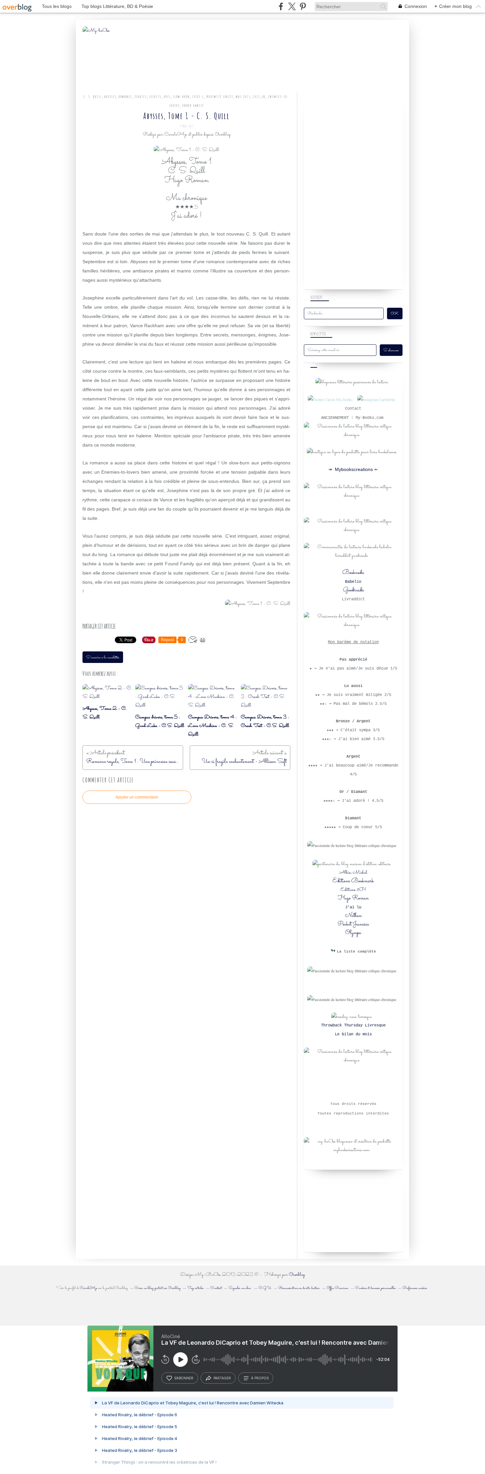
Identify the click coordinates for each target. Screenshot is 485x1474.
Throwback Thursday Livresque (353, 1025)
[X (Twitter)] (292, 6)
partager (222, 1378)
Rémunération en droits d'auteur (299, 1288)
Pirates (141, 96)
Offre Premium (337, 1288)
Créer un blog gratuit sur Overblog (157, 1288)
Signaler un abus (240, 1288)
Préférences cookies (415, 1288)
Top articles (195, 1288)
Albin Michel (353, 872)
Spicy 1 (198, 96)
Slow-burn (181, 96)
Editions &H (353, 890)
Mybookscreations (353, 469)
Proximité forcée (220, 96)
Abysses (110, 96)
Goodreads (353, 590)
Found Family (193, 105)
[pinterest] (303, 6)
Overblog (297, 1274)
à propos (260, 1378)
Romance (125, 96)
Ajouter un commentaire (136, 797)
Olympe (353, 932)
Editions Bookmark (353, 881)
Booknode (353, 572)
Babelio (353, 582)
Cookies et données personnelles (375, 1288)
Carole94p (88, 1288)
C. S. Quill (93, 96)
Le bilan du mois (353, 1034)
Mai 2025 (243, 96)
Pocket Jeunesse (353, 924)
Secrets (155, 96)
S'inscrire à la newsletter (102, 657)
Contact (216, 1288)
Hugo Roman (353, 898)
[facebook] (281, 6)
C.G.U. (265, 1288)
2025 (256, 96)
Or (264, 96)
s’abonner (183, 1378)
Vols (167, 96)
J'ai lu (353, 907)
